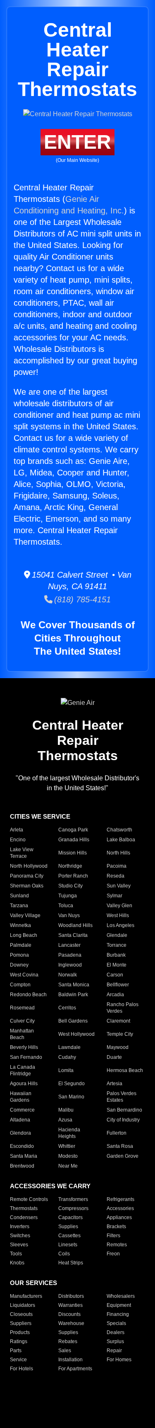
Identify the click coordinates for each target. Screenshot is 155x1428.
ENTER (77, 142)
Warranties (70, 1305)
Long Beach (23, 935)
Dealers (115, 1332)
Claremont (118, 1021)
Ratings (18, 1341)
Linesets (67, 1245)
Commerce (22, 1110)
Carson (115, 975)
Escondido (22, 1146)
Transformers (73, 1199)
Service (18, 1359)
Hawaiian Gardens (20, 1097)
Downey (19, 965)
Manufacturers (26, 1296)
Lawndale (69, 1047)
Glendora (20, 1133)
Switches (20, 1235)
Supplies (68, 1226)
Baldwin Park (73, 994)
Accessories (120, 1208)
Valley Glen (119, 905)
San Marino (71, 1097)
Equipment (119, 1305)
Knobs (17, 1263)
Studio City (70, 886)
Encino (18, 840)
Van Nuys (69, 915)
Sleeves (19, 1245)
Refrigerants (120, 1199)
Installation (70, 1359)
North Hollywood (29, 866)
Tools (16, 1254)
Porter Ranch (73, 876)
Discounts (69, 1314)
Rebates (67, 1341)
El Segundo (71, 1083)
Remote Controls (29, 1199)
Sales (64, 1350)
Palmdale (20, 945)
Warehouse (71, 1323)
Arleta (16, 830)
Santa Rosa (120, 1146)
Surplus (115, 1341)
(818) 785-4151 (81, 599)
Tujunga (67, 896)
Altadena (20, 1120)
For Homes (119, 1359)
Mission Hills (72, 853)
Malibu (66, 1110)
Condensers (24, 1217)
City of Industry (123, 1120)
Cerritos (67, 1008)
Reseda (115, 876)
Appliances (119, 1217)
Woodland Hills (75, 925)
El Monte (116, 965)
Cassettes (69, 1235)
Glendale (117, 935)
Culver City (22, 1021)
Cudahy (67, 1057)
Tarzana (19, 905)
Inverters (19, 1226)
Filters (113, 1235)
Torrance (116, 945)
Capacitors (70, 1217)
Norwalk (67, 975)
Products (20, 1332)
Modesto (68, 1156)
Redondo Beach (28, 994)
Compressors (73, 1208)
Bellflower (118, 985)
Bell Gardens (73, 1021)
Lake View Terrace (21, 853)
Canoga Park (73, 830)
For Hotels (21, 1369)
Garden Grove (122, 1156)
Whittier (66, 1146)
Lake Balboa (121, 840)
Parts (15, 1350)
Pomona (19, 955)
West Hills (118, 915)
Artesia (114, 1083)
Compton (20, 985)
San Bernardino (124, 1110)
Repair (114, 1350)
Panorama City (26, 876)
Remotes (117, 1245)
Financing (118, 1314)
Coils (64, 1254)
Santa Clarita (73, 935)
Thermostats (24, 1208)
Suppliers (20, 1323)
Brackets (116, 1226)
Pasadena (69, 955)
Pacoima (116, 866)
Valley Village (25, 915)
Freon (113, 1254)
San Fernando (26, 1057)
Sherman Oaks (26, 886)
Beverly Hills (24, 1047)
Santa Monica (73, 985)
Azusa (65, 1120)
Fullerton (116, 1133)
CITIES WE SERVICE (40, 816)
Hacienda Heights (69, 1133)
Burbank (116, 955)
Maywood (118, 1047)
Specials (116, 1323)
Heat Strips (70, 1263)
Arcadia (115, 994)
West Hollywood (76, 1034)
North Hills (118, 853)
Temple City (120, 1034)
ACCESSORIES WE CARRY (50, 1185)
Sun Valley (119, 886)
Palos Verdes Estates (121, 1097)
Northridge (70, 866)
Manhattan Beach (22, 1034)
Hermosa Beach (125, 1070)
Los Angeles (120, 925)
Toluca (65, 905)
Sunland (19, 896)
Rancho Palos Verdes (122, 1008)
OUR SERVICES (33, 1282)
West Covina (24, 975)
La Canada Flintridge (22, 1070)
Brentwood (22, 1166)
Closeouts (21, 1314)
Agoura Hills (24, 1083)
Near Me (68, 1166)
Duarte (114, 1057)
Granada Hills (73, 840)
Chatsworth (119, 830)
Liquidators (22, 1305)
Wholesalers (121, 1296)
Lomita (66, 1070)
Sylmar (114, 896)
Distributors (71, 1296)
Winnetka (20, 925)
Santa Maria (23, 1156)
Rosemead (22, 1008)
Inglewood (70, 965)
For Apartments (75, 1369)
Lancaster (69, 945)
